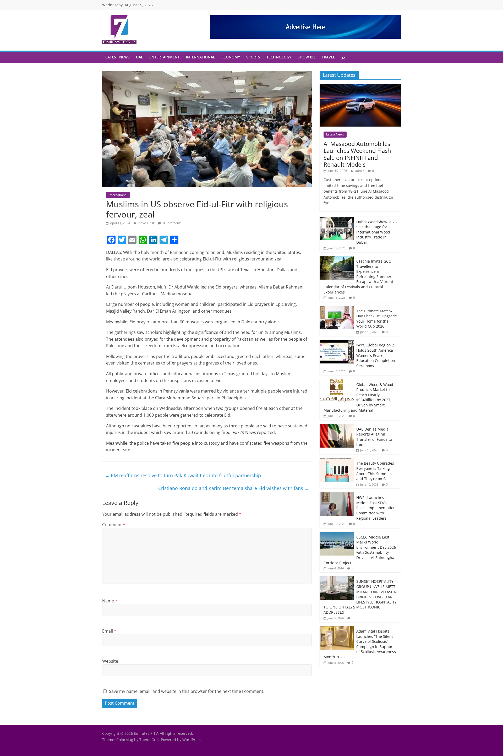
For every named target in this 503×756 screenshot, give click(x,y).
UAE (139, 57)
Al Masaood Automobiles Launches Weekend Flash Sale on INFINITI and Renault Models (357, 154)
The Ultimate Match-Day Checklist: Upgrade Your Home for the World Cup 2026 (376, 318)
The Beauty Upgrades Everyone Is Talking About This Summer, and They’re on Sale (375, 471)
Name (109, 601)
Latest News (117, 57)
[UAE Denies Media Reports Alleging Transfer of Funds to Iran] (337, 426)
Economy (230, 57)
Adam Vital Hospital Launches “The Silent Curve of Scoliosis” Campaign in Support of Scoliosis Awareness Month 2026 (360, 644)
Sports (253, 57)
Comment (113, 524)
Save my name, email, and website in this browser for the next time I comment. (186, 691)
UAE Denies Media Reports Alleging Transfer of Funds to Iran (374, 437)
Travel (328, 57)
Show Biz (306, 57)
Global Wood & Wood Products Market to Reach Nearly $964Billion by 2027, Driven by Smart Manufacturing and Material (358, 397)
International (200, 57)
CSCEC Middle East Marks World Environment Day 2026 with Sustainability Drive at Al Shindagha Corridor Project (360, 550)
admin (360, 170)
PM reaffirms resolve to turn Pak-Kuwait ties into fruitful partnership (183, 475)
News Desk (146, 223)
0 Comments (172, 223)
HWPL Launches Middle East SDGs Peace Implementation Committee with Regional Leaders (376, 507)
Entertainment (164, 57)
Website (110, 661)
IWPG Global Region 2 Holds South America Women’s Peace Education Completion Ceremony (375, 355)
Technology (278, 57)
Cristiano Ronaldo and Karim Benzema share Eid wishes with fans (233, 488)
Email (109, 631)
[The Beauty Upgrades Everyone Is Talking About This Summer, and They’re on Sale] (337, 460)
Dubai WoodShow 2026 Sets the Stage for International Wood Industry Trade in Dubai (376, 232)
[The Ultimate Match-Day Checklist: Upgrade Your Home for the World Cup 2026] (337, 308)
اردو (344, 57)
